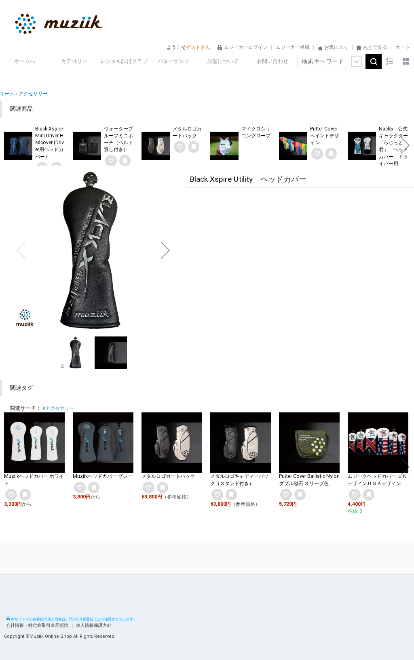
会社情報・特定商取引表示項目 (38, 625)
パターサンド (173, 61)
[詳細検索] (356, 61)
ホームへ (24, 61)
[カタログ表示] (406, 61)
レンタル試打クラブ (124, 61)
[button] (9, 145)
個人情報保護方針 (94, 625)
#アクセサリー (58, 408)
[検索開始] (373, 61)
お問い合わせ (272, 61)
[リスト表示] (390, 61)
